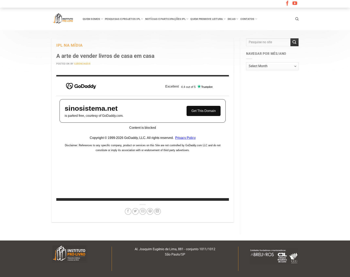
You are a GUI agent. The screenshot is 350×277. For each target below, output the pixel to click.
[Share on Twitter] (135, 211)
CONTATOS (247, 18)
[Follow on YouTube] (294, 3)
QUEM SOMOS (91, 18)
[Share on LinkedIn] (157, 211)
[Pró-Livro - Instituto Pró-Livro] (64, 18)
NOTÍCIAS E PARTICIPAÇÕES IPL (165, 18)
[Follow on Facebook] (287, 3)
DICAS (232, 18)
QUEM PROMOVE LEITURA (206, 18)
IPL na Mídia (69, 45)
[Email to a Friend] (142, 211)
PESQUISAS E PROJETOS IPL (122, 18)
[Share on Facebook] (128, 211)
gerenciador (82, 63)
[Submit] (294, 42)
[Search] (297, 19)
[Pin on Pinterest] (150, 211)
